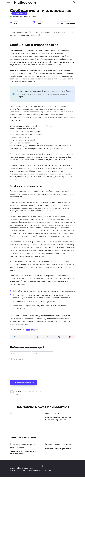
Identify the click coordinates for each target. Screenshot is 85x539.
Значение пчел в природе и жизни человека (23, 452)
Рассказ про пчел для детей (58, 449)
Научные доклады (19, 13)
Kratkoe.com (25, 3)
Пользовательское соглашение (39, 470)
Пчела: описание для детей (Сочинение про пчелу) (58, 419)
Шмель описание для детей (23, 437)
